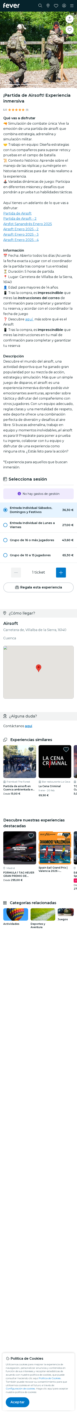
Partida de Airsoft (17, 213)
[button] (38, 509)
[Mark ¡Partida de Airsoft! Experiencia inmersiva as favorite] (70, 30)
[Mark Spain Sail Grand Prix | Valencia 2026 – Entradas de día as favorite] (66, 835)
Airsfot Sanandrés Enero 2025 (27, 224)
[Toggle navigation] (72, 6)
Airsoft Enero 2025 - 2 (21, 229)
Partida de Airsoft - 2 (20, 219)
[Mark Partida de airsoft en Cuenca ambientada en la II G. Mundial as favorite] (31, 749)
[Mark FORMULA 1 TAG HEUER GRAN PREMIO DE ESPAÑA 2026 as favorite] (31, 835)
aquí (29, 319)
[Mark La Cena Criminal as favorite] (66, 749)
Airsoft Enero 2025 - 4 (21, 240)
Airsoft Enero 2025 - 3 (21, 234)
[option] (38, 509)
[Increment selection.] (61, 573)
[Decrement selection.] (16, 573)
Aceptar (17, 1402)
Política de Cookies (50, 1378)
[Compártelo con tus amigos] (70, 19)
